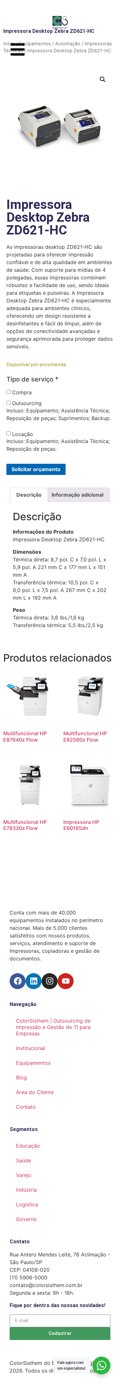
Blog (21, 1077)
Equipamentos (33, 1063)
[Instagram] (50, 981)
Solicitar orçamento (36, 469)
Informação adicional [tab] (77, 495)
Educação (28, 1146)
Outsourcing (27, 403)
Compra (22, 392)
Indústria (26, 1190)
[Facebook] (18, 981)
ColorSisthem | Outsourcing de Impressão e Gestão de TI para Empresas (53, 1027)
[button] (102, 79)
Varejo (23, 1175)
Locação (22, 434)
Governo (26, 1219)
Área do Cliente (35, 1092)
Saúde (23, 1160)
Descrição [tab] (29, 495)
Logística (27, 1204)
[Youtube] (66, 981)
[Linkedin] (34, 981)
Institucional (30, 1048)
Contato (26, 1107)
